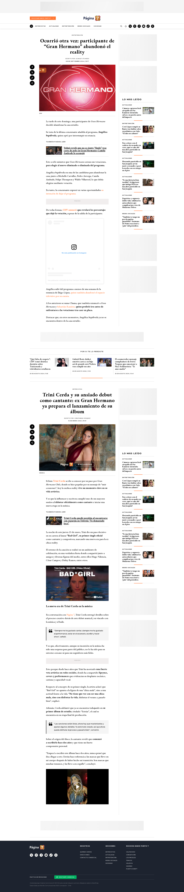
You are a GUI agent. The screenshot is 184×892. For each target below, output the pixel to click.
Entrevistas (40, 26)
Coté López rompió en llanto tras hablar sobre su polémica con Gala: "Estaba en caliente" (131, 129)
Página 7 (70, 614)
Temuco (129, 860)
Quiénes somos (86, 852)
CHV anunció (70, 209)
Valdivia (129, 863)
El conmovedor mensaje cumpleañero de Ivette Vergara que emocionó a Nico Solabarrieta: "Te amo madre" (126, 364)
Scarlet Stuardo (82, 58)
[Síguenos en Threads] (152, 26)
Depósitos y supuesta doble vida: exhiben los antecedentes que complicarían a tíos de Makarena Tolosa (131, 202)
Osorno (129, 866)
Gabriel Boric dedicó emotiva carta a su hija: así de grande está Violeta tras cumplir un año (84, 363)
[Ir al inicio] (31, 26)
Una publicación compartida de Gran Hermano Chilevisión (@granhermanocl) (74, 280)
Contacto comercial (88, 857)
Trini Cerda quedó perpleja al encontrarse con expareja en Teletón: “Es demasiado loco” (86, 520)
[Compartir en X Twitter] (32, 72)
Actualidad (54, 26)
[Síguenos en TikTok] (148, 26)
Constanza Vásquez (82, 418)
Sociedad (97, 26)
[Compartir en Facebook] (32, 67)
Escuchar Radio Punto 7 (41, 18)
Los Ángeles (131, 857)
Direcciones (85, 855)
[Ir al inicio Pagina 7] (92, 18)
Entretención (68, 26)
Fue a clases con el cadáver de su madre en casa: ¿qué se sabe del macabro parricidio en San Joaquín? (131, 147)
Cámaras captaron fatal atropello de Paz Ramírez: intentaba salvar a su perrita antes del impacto (131, 112)
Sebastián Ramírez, (66, 306)
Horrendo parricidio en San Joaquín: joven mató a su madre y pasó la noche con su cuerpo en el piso (131, 165)
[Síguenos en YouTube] (143, 26)
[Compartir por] (32, 83)
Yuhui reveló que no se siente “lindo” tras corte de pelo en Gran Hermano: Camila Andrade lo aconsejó (85, 150)
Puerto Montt (131, 869)
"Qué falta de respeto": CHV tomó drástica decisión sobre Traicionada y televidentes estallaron (40, 364)
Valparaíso (130, 852)
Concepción (131, 855)
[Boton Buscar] (121, 26)
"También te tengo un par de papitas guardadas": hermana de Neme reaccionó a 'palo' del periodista (131, 221)
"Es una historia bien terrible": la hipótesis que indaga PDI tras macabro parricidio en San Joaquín (131, 184)
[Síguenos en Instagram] (134, 26)
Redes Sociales (84, 26)
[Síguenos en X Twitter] (130, 26)
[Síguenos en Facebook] (139, 26)
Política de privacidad (38, 877)
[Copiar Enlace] (32, 77)
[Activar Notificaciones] (125, 26)
